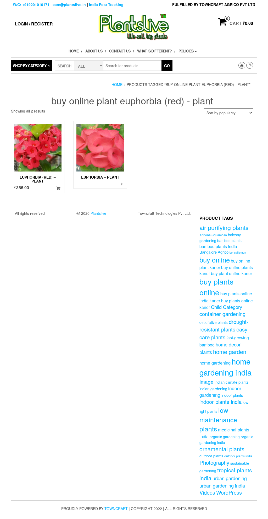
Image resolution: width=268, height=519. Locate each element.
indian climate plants (231, 382)
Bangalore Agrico (213, 252)
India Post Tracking (106, 4)
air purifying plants (224, 227)
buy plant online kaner (231, 273)
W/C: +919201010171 (31, 4)
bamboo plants (229, 240)
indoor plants (232, 395)
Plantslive (98, 213)
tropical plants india (225, 474)
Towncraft (116, 508)
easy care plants (223, 333)
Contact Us (119, 50)
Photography (214, 462)
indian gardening (213, 388)
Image (206, 381)
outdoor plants (211, 455)
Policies (186, 50)
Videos (207, 492)
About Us (93, 50)
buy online (214, 259)
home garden (229, 351)
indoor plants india (220, 401)
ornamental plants (221, 449)
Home (74, 50)
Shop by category (29, 65)
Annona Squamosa (213, 235)
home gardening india (225, 367)
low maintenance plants (218, 419)
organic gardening (225, 436)
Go (167, 65)
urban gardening (230, 478)
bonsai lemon (238, 252)
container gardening (222, 314)
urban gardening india (222, 485)
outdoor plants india (238, 456)
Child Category (226, 306)
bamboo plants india (218, 246)
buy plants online (216, 286)
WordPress (229, 492)
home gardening (215, 363)
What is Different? (154, 50)
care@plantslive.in (69, 4)
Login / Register (34, 24)
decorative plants (213, 322)
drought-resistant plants (223, 325)
